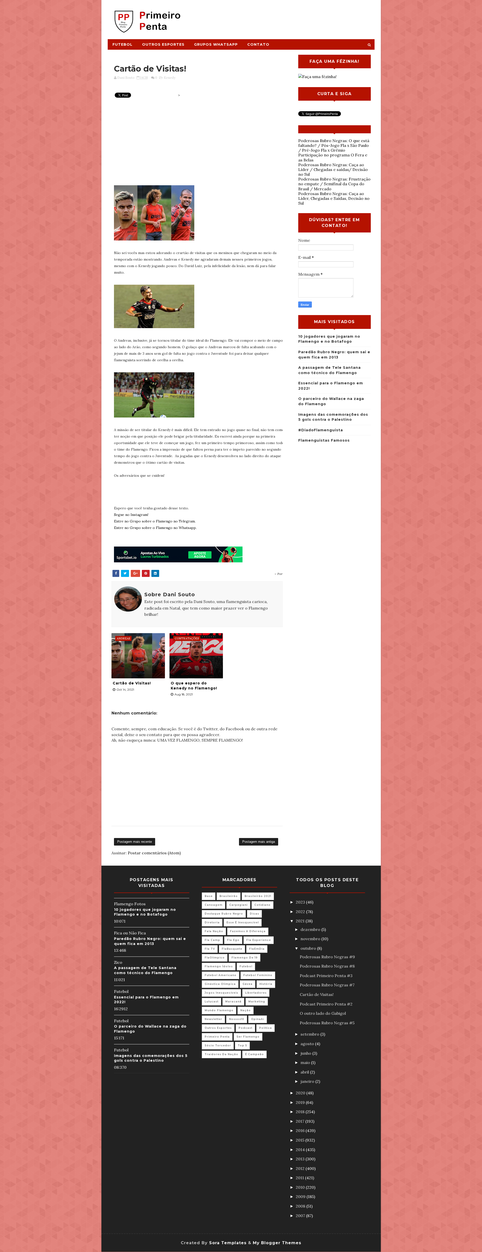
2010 (301, 1187)
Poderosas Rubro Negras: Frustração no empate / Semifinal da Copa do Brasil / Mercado (334, 183)
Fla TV (210, 948)
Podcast (245, 1028)
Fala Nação (214, 931)
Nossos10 (236, 1019)
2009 (301, 1196)
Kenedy (169, 78)
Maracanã (233, 1001)
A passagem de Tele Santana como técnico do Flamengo (145, 970)
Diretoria (212, 922)
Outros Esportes (163, 44)
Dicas (254, 913)
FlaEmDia (257, 948)
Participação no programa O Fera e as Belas (332, 157)
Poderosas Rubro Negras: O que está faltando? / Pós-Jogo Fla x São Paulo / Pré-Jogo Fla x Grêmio (333, 145)
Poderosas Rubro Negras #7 (327, 984)
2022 (301, 911)
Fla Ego (233, 940)
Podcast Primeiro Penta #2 (326, 1003)
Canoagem (213, 905)
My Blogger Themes (277, 1242)
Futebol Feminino (257, 975)
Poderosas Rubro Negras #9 (327, 956)
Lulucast (211, 1001)
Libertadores (256, 992)
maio (305, 1062)
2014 (301, 1149)
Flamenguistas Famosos (324, 440)
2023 (301, 902)
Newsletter (213, 1019)
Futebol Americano (220, 975)
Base (209, 896)
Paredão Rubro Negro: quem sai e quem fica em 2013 (150, 941)
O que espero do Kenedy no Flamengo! (194, 685)
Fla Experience (258, 940)
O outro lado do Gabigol (323, 1013)
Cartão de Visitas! (132, 683)
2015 (300, 1140)
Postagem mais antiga (258, 842)
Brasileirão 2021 (258, 896)
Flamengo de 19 (244, 957)
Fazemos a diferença (248, 931)
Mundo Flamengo (219, 1010)
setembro (310, 1034)
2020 (301, 1092)
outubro (308, 948)
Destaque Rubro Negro (224, 913)
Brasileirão (228, 896)
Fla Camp (212, 940)
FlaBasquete (232, 948)
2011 (300, 1177)
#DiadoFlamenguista (320, 430)
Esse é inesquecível (242, 922)
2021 (301, 920)
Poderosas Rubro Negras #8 (327, 966)
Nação (245, 1010)
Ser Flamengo (248, 1036)
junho (306, 1053)
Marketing (256, 1001)
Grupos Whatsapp (216, 44)
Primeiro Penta (217, 1036)
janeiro (307, 1081)
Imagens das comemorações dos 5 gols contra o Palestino (151, 1058)
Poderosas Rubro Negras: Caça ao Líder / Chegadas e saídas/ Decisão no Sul (333, 169)
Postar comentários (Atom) (154, 852)
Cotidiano (262, 905)
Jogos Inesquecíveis (221, 992)
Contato (258, 44)
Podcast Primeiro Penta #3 (326, 975)
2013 (301, 1158)
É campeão (254, 1054)
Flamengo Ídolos (219, 966)
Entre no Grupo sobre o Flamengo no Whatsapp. (155, 527)
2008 (301, 1206)
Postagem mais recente (134, 842)
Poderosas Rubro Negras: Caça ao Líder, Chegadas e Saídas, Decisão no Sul (334, 198)
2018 (301, 1111)
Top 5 (242, 1045)
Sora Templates (228, 1242)
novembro (310, 938)
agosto (307, 1043)
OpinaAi (257, 1019)
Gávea (248, 984)
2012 (301, 1168)
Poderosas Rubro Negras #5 (327, 1022)
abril (305, 1072)
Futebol (122, 44)
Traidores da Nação (221, 1054)
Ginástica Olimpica (220, 984)
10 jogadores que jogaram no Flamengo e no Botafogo (145, 912)
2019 (301, 1102)
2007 (301, 1215)
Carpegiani (238, 905)
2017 (300, 1121)
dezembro (310, 929)
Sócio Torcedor (218, 1045)
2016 (301, 1130)
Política (265, 1028)
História (265, 984)
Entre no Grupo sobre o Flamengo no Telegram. (155, 521)
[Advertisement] (282, 17)
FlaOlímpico (215, 957)
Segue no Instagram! (131, 514)
